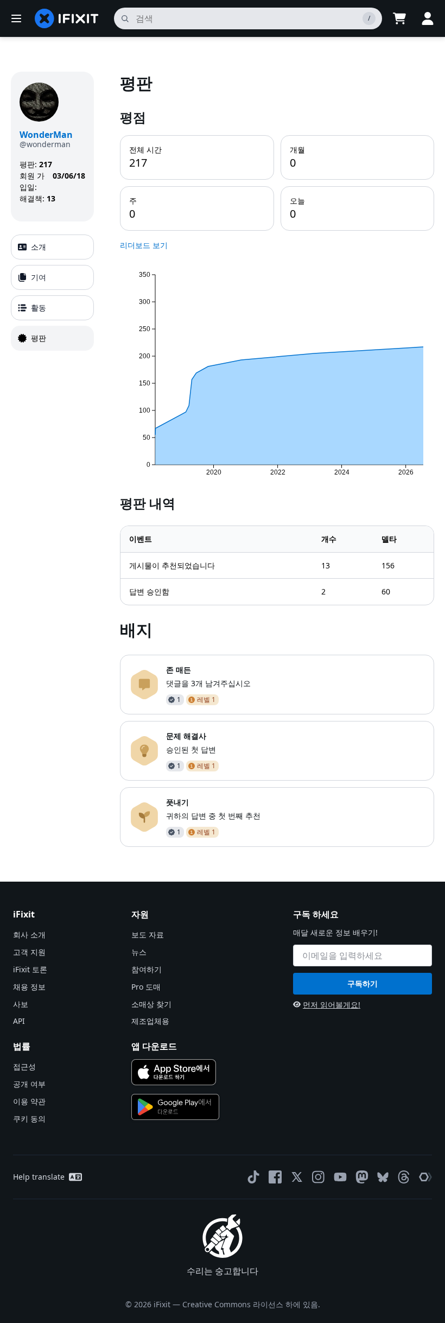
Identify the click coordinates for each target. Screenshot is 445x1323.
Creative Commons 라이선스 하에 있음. (251, 1304)
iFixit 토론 (30, 969)
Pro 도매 (146, 987)
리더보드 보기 (144, 245)
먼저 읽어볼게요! (331, 1004)
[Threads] (403, 1176)
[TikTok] (253, 1176)
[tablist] (52, 292)
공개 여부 (29, 1084)
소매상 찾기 (151, 1004)
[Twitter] (296, 1176)
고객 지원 (29, 952)
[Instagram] (318, 1176)
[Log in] (427, 18)
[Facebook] (275, 1176)
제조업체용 (150, 1021)
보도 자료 (147, 934)
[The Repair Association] (425, 1176)
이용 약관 (29, 1101)
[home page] (67, 18)
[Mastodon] (361, 1176)
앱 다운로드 (154, 1046)
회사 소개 (29, 934)
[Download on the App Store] (173, 1072)
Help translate (39, 1177)
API (19, 1021)
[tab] (52, 247)
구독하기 (362, 983)
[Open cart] (399, 18)
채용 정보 (29, 987)
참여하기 (146, 969)
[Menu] (16, 18)
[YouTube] (340, 1176)
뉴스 (139, 952)
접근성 (24, 1066)
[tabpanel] (277, 459)
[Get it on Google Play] (175, 1107)
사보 (20, 1004)
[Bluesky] (383, 1177)
